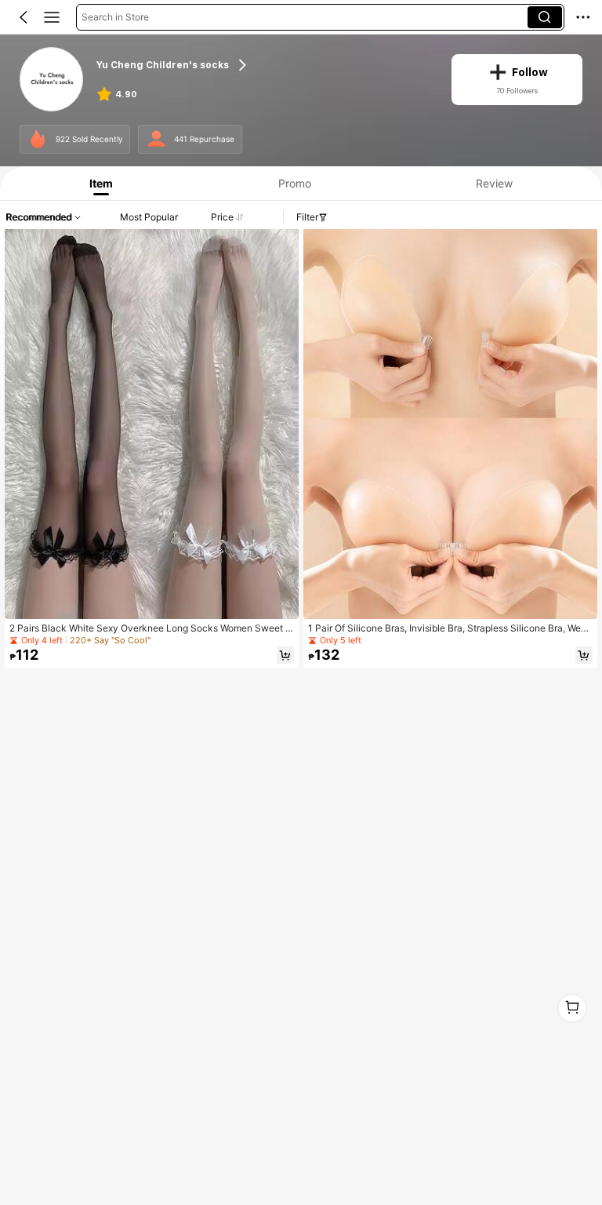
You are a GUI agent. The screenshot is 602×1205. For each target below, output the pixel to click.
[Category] (52, 17)
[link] (52, 80)
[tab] (97, 183)
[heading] (264, 65)
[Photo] (38, 139)
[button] (23, 17)
